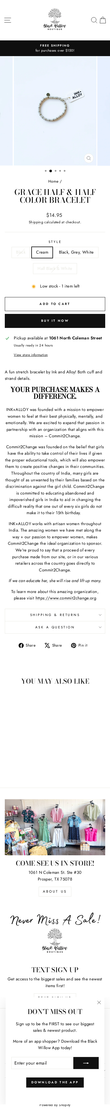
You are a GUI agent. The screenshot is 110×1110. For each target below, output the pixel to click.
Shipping (36, 222)
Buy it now (55, 320)
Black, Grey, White (76, 252)
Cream (42, 252)
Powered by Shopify (55, 1104)
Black (20, 252)
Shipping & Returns (55, 614)
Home (53, 181)
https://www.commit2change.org (66, 598)
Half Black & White (55, 268)
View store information (31, 354)
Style (55, 241)
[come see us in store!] (55, 827)
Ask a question (55, 627)
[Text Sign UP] (55, 934)
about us (55, 891)
